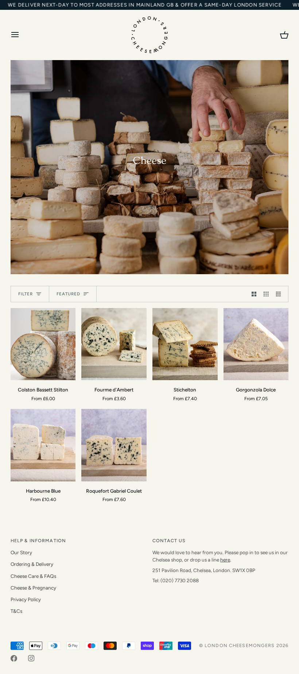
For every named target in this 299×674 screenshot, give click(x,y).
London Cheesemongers (240, 645)
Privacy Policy (26, 599)
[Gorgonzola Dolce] (256, 344)
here (225, 560)
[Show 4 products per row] (280, 294)
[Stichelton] (185, 344)
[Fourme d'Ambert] (114, 344)
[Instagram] (31, 658)
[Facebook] (14, 658)
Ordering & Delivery (32, 564)
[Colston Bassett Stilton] (43, 344)
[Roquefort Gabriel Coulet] (114, 445)
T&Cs (16, 611)
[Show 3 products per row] (266, 294)
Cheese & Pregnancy (33, 588)
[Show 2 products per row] (254, 294)
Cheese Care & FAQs (33, 576)
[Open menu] (21, 35)
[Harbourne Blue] (43, 445)
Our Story (21, 552)
